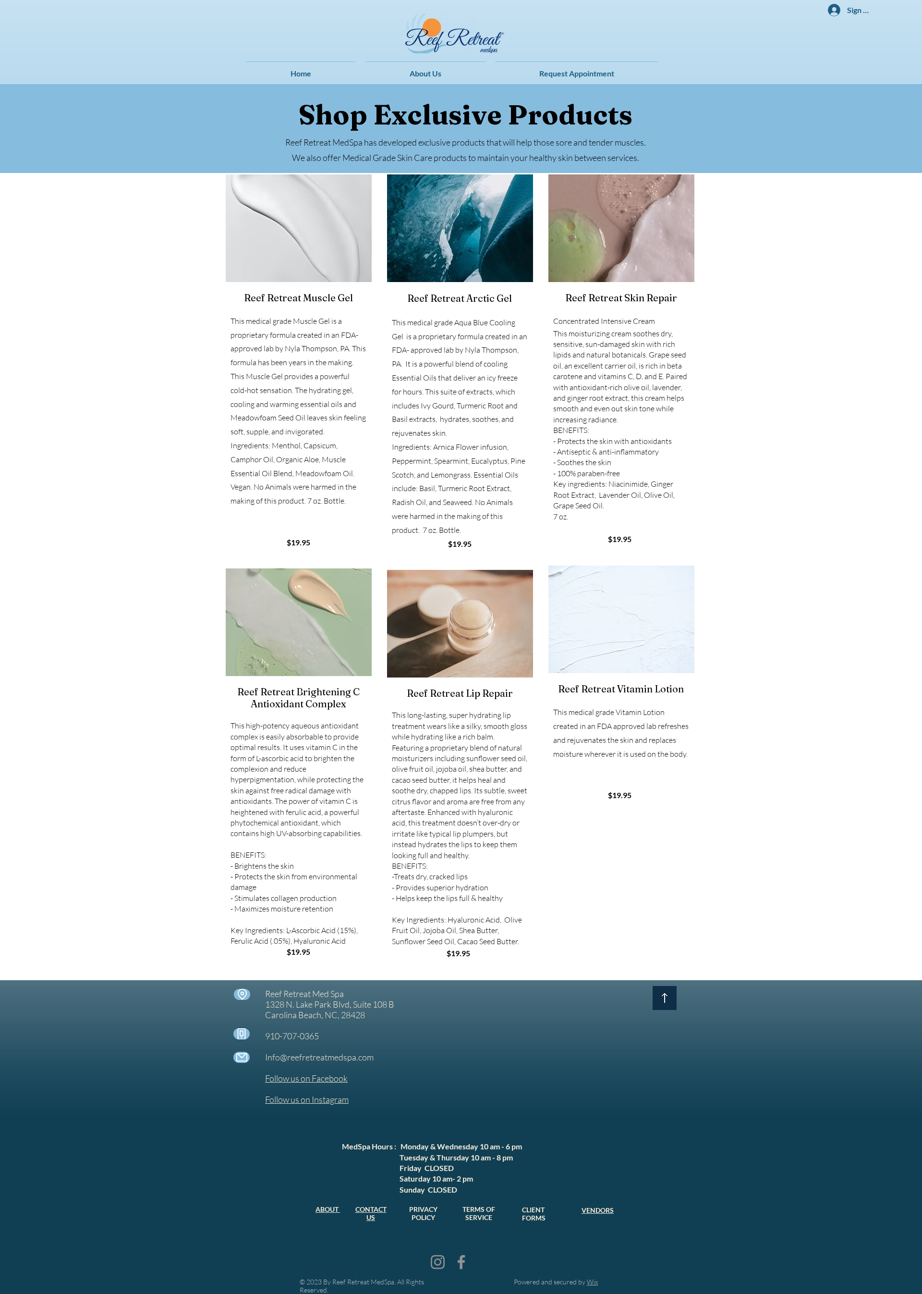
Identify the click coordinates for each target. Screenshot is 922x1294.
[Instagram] (437, 1262)
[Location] (242, 994)
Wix (592, 1282)
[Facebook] (461, 1262)
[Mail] (241, 1057)
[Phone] (241, 1033)
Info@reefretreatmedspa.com (319, 1057)
